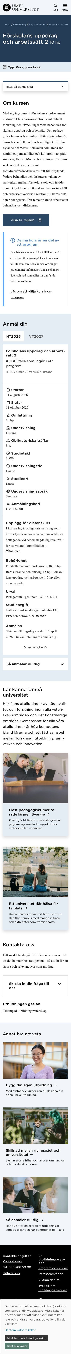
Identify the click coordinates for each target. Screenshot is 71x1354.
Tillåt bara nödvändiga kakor (26, 1338)
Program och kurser (53, 1268)
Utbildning (19, 24)
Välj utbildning (37, 24)
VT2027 (36, 336)
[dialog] (35, 1326)
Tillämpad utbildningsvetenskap (25, 1010)
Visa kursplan (23, 220)
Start (7, 24)
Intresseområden (50, 1274)
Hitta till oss (11, 1273)
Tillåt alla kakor (16, 1346)
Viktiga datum (48, 1280)
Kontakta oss (12, 1261)
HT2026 (13, 336)
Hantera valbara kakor (20, 1330)
